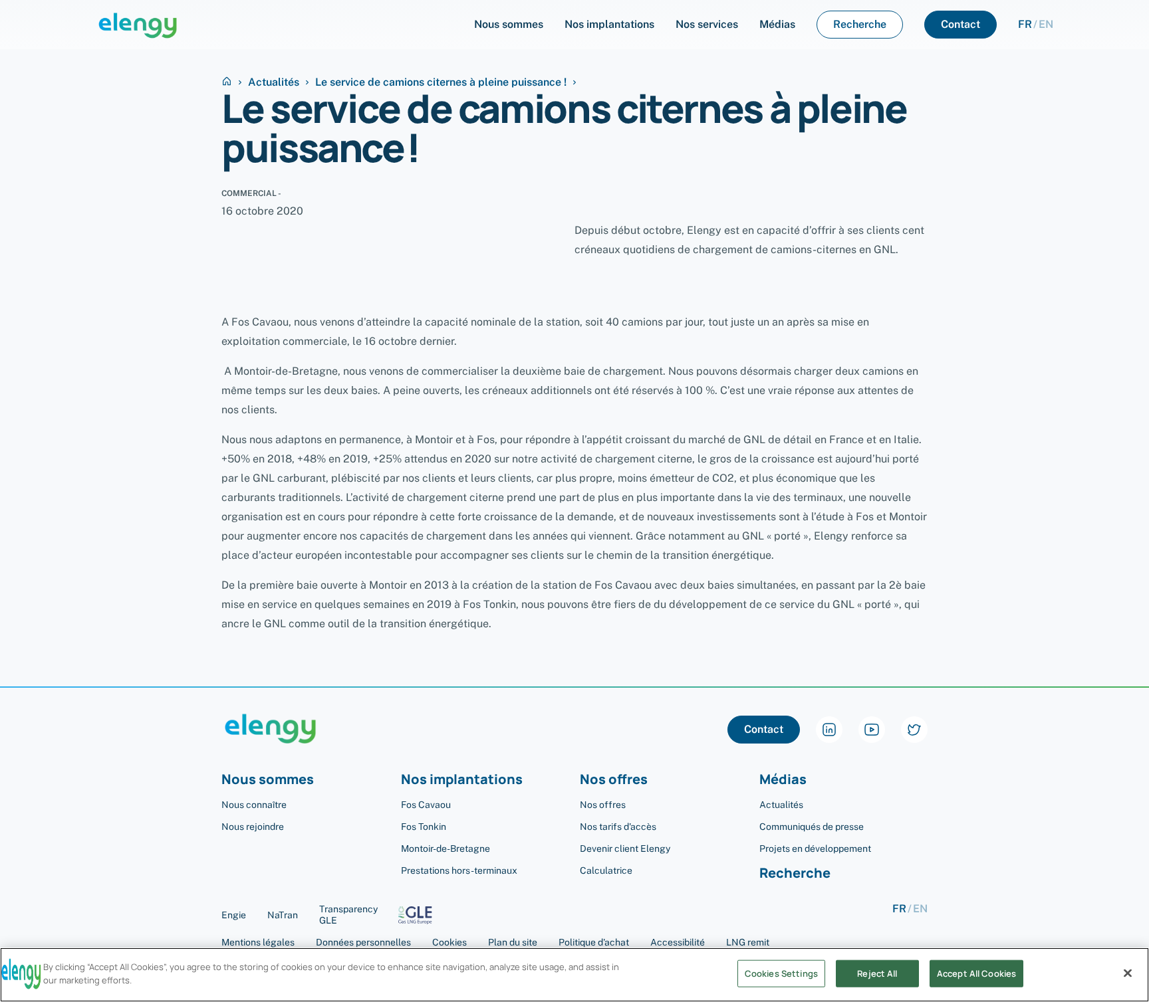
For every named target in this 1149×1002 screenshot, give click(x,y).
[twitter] (914, 729)
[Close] (1127, 972)
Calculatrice (606, 870)
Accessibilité (677, 942)
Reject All (877, 973)
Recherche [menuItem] (859, 24)
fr (1025, 24)
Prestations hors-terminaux (459, 870)
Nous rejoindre (252, 826)
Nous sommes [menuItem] (508, 24)
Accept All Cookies (976, 973)
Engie (233, 915)
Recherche (794, 873)
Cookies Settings (781, 973)
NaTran (282, 915)
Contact (763, 729)
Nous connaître (254, 804)
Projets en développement (815, 848)
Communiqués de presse (811, 826)
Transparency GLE (348, 915)
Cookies (449, 942)
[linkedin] (829, 729)
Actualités (273, 82)
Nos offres (603, 804)
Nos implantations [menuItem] (609, 24)
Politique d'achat (594, 942)
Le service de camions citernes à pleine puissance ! (441, 82)
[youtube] (871, 729)
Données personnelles (363, 942)
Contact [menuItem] (960, 24)
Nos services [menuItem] (707, 24)
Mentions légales (258, 942)
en (1046, 24)
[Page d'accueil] (138, 25)
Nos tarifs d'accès (618, 826)
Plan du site (512, 942)
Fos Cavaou (426, 804)
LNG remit (747, 942)
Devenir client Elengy (625, 848)
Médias (783, 779)
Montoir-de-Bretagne (445, 848)
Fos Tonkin (423, 826)
